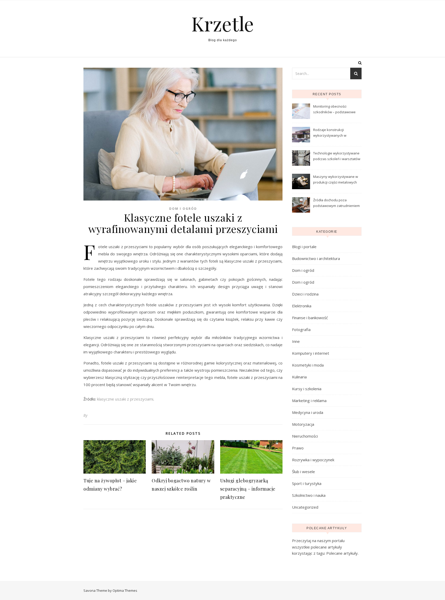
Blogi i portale (304, 246)
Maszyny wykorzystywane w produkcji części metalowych (335, 179)
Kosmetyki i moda (308, 365)
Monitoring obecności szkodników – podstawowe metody (334, 109)
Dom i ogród (183, 208)
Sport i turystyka (306, 483)
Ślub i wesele (303, 471)
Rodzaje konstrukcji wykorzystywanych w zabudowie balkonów (330, 133)
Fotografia (301, 329)
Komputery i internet (310, 353)
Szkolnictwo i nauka (309, 495)
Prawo (298, 447)
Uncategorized (305, 507)
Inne (296, 341)
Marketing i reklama (309, 400)
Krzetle (222, 23)
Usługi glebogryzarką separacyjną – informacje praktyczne (248, 488)
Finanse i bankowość (310, 317)
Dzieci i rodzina (305, 294)
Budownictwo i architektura (316, 258)
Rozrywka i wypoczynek (313, 459)
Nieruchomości (305, 436)
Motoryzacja (303, 424)
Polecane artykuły (342, 553)
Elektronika (301, 305)
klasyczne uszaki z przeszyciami (125, 399)
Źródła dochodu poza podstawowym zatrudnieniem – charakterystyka (336, 203)
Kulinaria (299, 376)
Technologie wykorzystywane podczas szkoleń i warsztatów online (336, 156)
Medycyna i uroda (307, 412)
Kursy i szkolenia (306, 388)
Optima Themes (125, 590)
